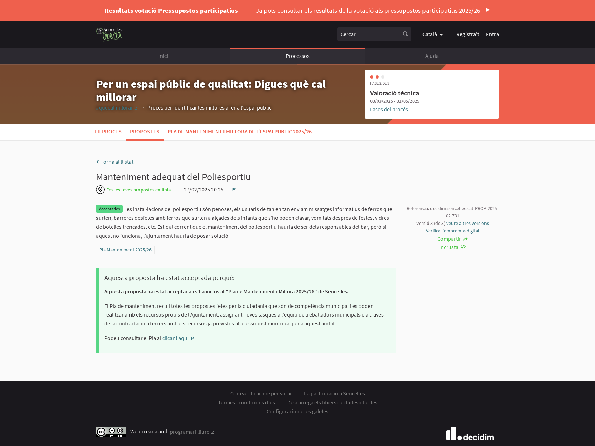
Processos (298, 55)
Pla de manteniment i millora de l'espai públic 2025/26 (240, 131)
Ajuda (432, 55)
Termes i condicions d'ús (246, 402)
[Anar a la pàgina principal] (109, 34)
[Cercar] (405, 34)
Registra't (467, 34)
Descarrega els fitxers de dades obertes (332, 402)
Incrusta (449, 247)
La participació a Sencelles (334, 393)
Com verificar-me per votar (261, 393)
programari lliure (192, 431)
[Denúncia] (234, 189)
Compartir (449, 238)
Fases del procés (389, 109)
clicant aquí (178, 337)
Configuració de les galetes (297, 411)
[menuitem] (433, 34)
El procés (108, 131)
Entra (492, 34)
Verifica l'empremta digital (452, 231)
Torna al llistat (116, 161)
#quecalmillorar (117, 107)
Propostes (144, 131)
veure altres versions (467, 223)
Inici (163, 55)
